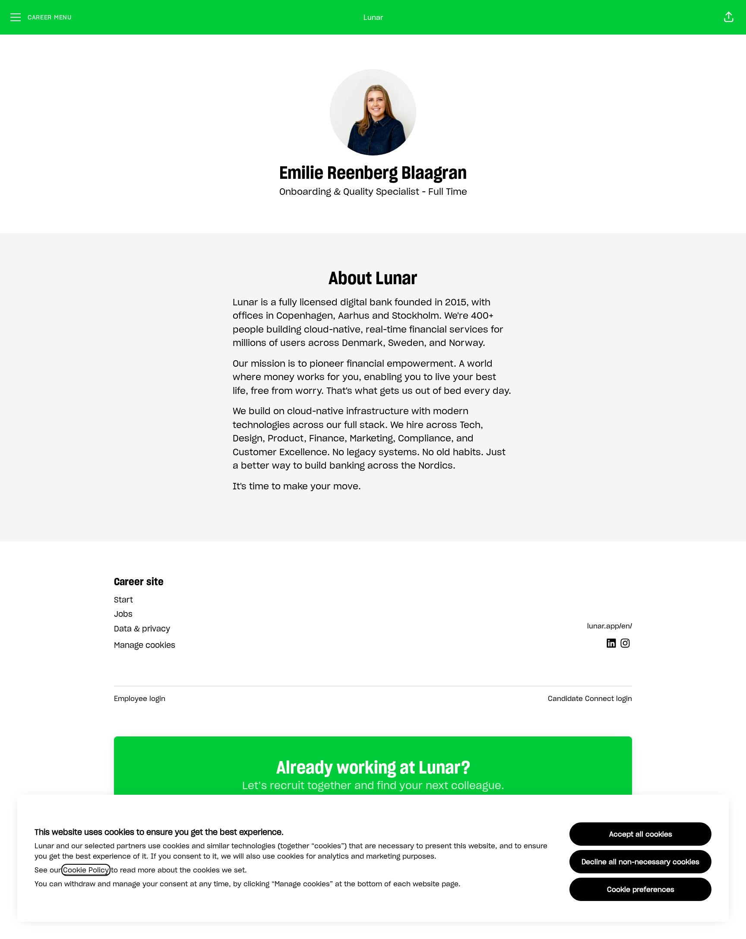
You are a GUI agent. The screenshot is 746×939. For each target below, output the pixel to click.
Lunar (373, 17)
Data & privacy (142, 629)
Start (123, 600)
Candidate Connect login (590, 698)
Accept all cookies (640, 834)
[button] (729, 17)
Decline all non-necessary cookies (640, 861)
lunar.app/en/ (609, 626)
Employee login (139, 698)
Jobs (123, 614)
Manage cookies (144, 645)
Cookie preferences (640, 889)
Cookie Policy (86, 870)
